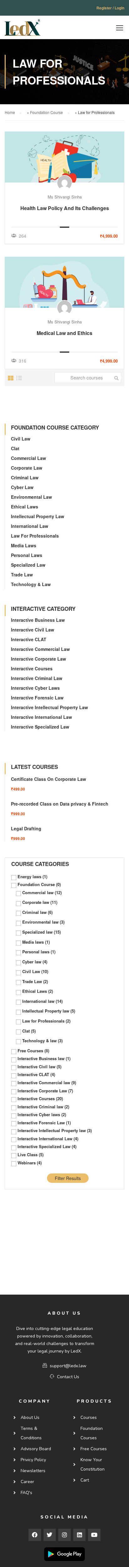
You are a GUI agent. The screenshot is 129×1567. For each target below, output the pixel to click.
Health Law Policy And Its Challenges (64, 208)
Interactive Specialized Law (40, 727)
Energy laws (32, 876)
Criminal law (25, 477)
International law (29, 526)
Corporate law (26, 468)
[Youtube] (94, 1535)
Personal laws (26, 555)
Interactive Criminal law (36, 678)
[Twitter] (50, 1535)
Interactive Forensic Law (37, 697)
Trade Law (22, 574)
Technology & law (31, 584)
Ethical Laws (24, 506)
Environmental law (31, 497)
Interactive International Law (41, 717)
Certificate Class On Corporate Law (48, 779)
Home (10, 112)
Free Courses (33, 1051)
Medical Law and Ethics (64, 333)
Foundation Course (46, 112)
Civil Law (20, 439)
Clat (15, 448)
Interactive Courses (32, 668)
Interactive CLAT (28, 639)
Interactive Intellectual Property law (49, 707)
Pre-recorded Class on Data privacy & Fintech (59, 804)
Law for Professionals (35, 536)
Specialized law (28, 565)
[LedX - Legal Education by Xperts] (23, 29)
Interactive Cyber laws (35, 688)
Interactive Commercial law (40, 649)
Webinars (30, 1163)
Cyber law (22, 487)
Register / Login (110, 8)
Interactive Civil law (32, 629)
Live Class (31, 1154)
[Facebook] (34, 1535)
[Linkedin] (79, 1535)
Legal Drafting (26, 828)
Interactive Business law (38, 620)
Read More (65, 157)
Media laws (23, 545)
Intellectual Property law (37, 516)
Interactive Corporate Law (38, 659)
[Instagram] (64, 1535)
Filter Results (68, 1178)
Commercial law (28, 458)
